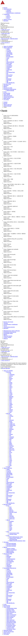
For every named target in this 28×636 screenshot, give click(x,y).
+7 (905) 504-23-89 (5, 33)
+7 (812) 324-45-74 (5, 42)
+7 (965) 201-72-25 (5, 29)
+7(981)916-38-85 (13, 38)
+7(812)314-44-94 (5, 38)
